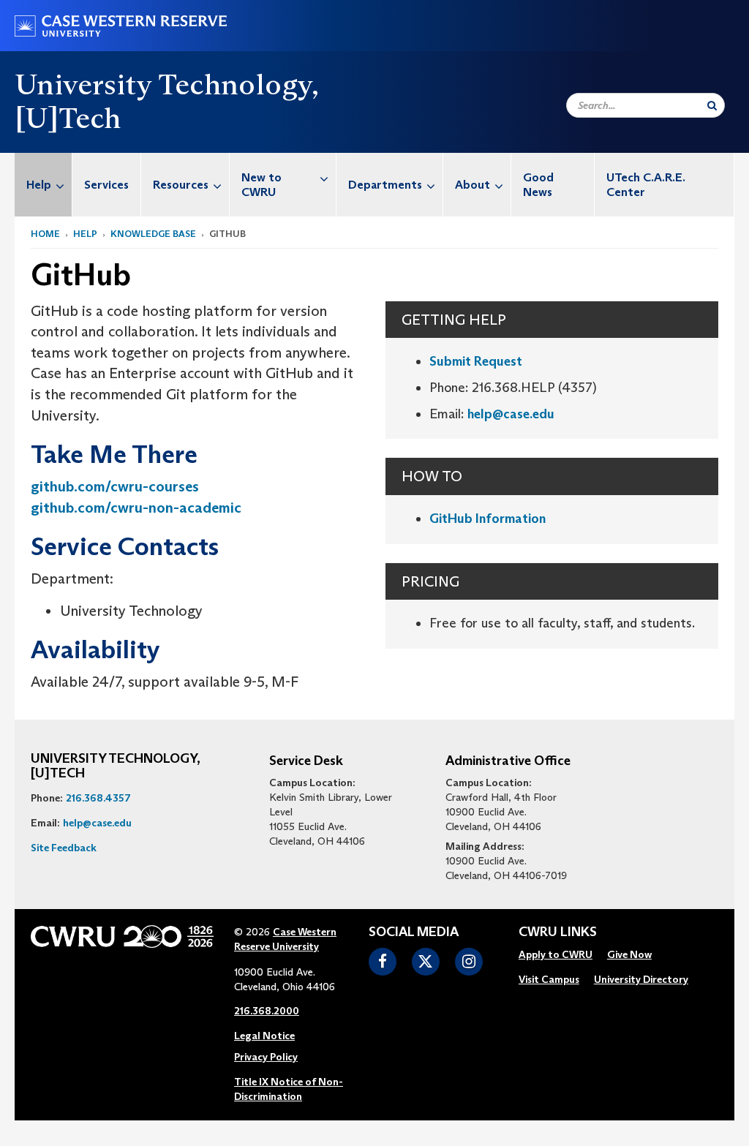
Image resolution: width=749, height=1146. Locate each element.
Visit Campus (549, 979)
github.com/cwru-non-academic (136, 507)
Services (106, 185)
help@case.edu (510, 414)
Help (38, 185)
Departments (385, 185)
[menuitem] (43, 184)
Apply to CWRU (555, 954)
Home (45, 233)
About (472, 185)
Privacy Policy (266, 1056)
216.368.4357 (98, 797)
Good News (538, 184)
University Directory (641, 979)
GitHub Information (487, 518)
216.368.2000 (266, 1010)
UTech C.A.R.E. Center (645, 184)
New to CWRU (261, 184)
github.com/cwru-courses (115, 486)
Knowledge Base (153, 233)
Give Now (629, 954)
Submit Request (475, 361)
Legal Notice (264, 1035)
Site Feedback (64, 847)
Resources (180, 185)
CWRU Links (558, 932)
